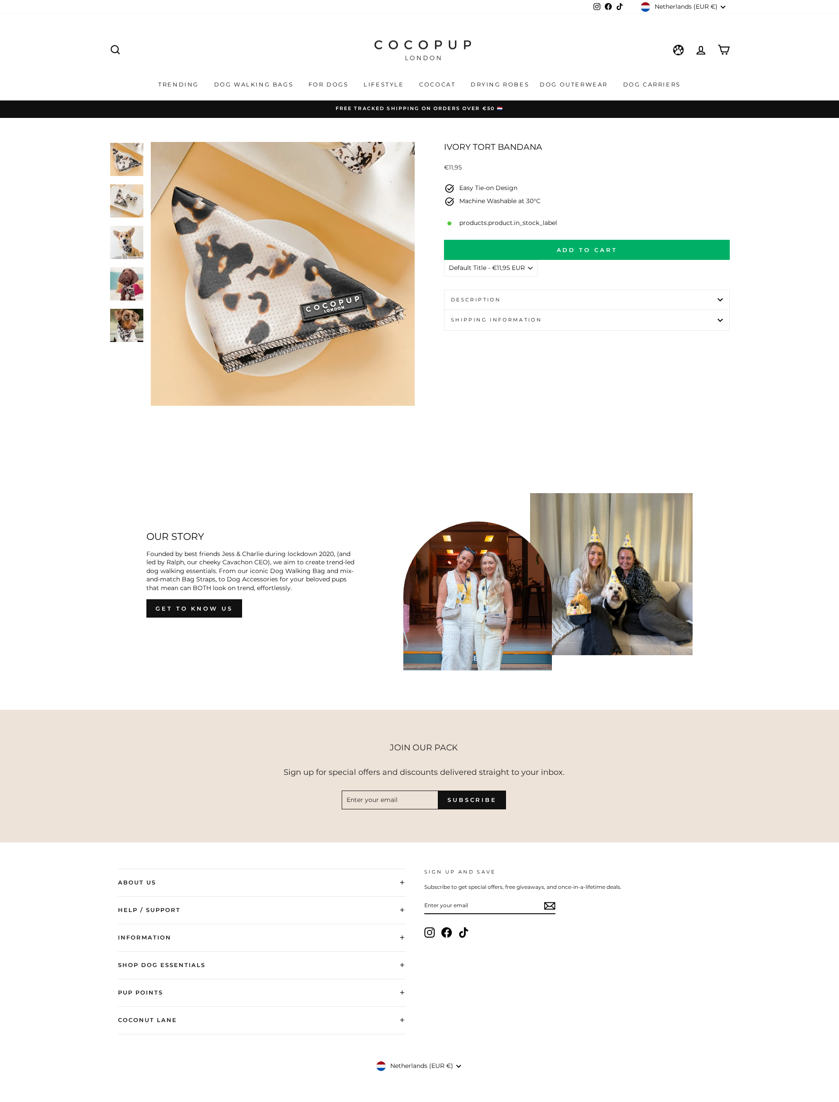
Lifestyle (385, 84)
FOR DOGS (330, 84)
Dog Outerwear (575, 84)
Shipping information (496, 320)
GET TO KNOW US (194, 608)
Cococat (438, 84)
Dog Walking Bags (255, 84)
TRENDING (179, 84)
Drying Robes (500, 84)
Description (476, 300)
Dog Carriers (652, 84)
